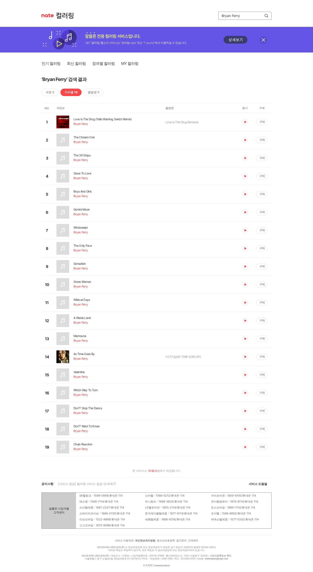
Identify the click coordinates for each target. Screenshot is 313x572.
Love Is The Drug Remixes (181, 122)
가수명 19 (71, 92)
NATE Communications (158, 565)
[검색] (266, 16)
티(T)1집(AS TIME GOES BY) (183, 356)
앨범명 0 (93, 92)
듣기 (245, 122)
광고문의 (181, 540)
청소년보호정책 (166, 540)
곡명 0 (50, 92)
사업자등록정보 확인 (220, 555)
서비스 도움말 (258, 484)
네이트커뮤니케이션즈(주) (111, 547)
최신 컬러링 (76, 63)
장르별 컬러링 (103, 63)
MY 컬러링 (129, 63)
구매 (262, 121)
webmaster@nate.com (216, 558)
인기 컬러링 (51, 63)
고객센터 (193, 540)
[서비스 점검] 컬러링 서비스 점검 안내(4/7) (87, 484)
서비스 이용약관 (124, 540)
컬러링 (67, 16)
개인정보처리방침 (145, 540)
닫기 (263, 40)
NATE (48, 15)
